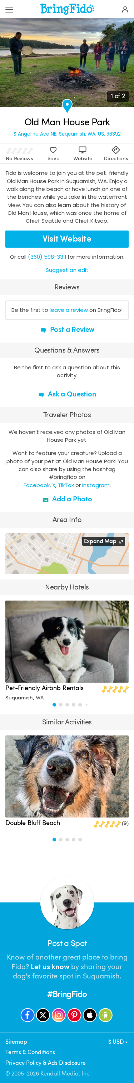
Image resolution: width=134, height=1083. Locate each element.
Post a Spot (66, 943)
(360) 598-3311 (47, 256)
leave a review (69, 310)
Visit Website (67, 238)
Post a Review (71, 329)
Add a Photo (71, 499)
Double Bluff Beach (32, 823)
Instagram (96, 485)
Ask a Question (71, 394)
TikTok (66, 485)
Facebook (37, 485)
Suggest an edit (67, 270)
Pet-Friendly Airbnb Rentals (44, 688)
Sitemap (16, 1042)
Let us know (50, 966)
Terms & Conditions (30, 1052)
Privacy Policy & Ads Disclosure (45, 1063)
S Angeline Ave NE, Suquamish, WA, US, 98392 (67, 134)
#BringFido (67, 994)
